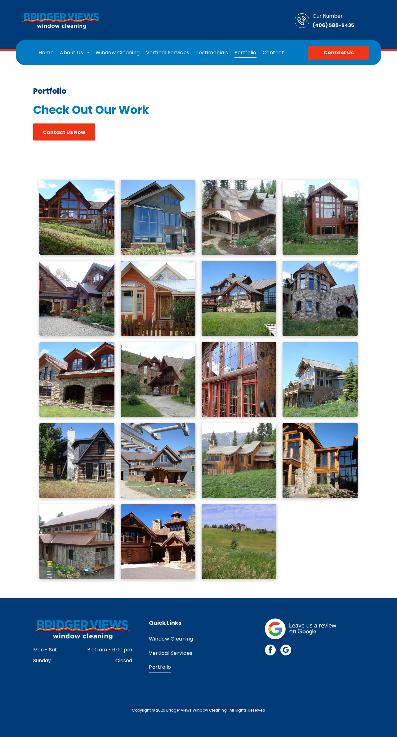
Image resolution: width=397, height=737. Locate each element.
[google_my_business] (285, 651)
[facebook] (270, 651)
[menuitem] (46, 52)
